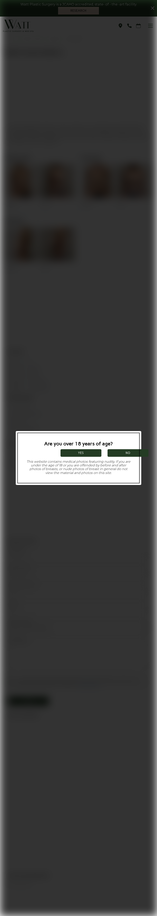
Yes (81, 453)
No (128, 453)
